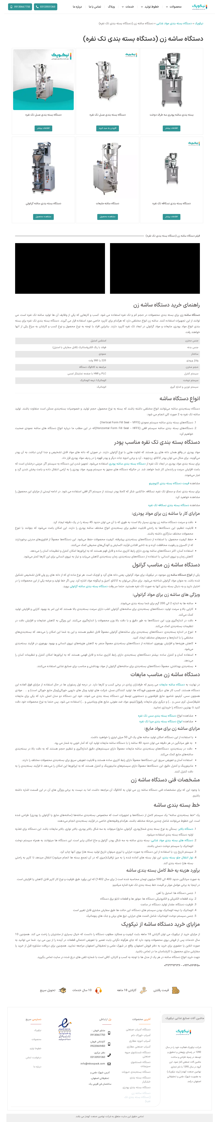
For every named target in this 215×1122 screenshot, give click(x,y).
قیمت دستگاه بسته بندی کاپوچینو (169, 483)
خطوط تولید (152, 7)
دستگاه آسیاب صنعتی (138, 1030)
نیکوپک (199, 23)
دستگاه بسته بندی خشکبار (140, 1080)
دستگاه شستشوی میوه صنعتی (137, 1054)
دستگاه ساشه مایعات (172, 685)
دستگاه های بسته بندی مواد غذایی (172, 840)
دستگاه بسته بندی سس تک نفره (157, 716)
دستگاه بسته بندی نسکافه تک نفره (168, 505)
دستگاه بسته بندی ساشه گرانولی (89, 586)
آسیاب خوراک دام (140, 1035)
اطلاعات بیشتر (171, 128)
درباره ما (77, 7)
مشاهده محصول (107, 216)
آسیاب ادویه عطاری (139, 1041)
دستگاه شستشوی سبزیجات (140, 1064)
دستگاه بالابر (185, 829)
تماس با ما (95, 7)
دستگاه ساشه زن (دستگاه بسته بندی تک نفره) (137, 1097)
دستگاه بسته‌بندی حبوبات (136, 1072)
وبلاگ (111, 7)
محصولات (175, 7)
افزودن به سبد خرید (107, 128)
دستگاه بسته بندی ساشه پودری (127, 464)
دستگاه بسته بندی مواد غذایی (174, 23)
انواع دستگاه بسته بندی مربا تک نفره (161, 721)
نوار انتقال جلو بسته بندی (178, 858)
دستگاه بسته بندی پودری (136, 1087)
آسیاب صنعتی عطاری (138, 1047)
